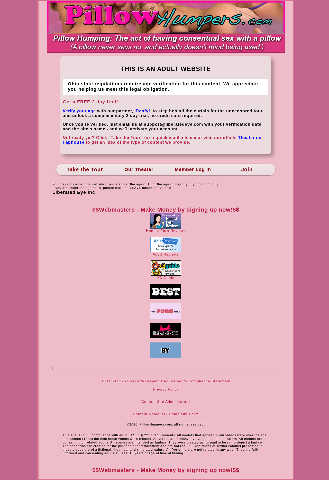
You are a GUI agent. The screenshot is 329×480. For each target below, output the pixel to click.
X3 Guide (166, 278)
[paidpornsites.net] (165, 317)
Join (247, 169)
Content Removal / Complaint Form (166, 414)
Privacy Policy (166, 389)
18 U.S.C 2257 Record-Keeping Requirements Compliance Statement (166, 381)
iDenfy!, (142, 111)
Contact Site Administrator (165, 402)
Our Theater (138, 169)
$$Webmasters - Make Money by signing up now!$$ (165, 209)
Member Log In (193, 169)
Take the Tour (85, 169)
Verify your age (79, 111)
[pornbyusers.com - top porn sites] (165, 357)
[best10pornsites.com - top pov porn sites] (165, 298)
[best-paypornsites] (165, 337)
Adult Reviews (166, 254)
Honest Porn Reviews (166, 231)
